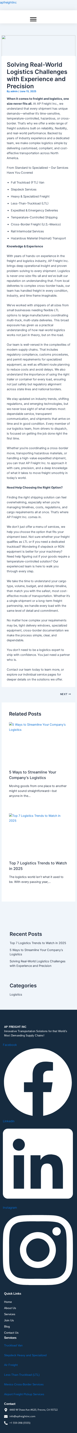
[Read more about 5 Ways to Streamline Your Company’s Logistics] (38, 744)
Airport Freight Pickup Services (24, 1394)
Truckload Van (13, 1345)
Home (8, 1301)
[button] (38, 1314)
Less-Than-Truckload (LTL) (22, 1374)
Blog (7, 1326)
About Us (10, 1308)
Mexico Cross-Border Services (24, 1384)
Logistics (16, 994)
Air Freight (11, 1364)
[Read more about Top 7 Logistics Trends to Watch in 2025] (38, 835)
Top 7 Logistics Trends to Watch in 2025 (38, 943)
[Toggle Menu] (33, 19)
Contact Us (11, 1332)
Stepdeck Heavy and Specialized (25, 1355)
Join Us (9, 1320)
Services (9, 1314)
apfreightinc (8, 2)
